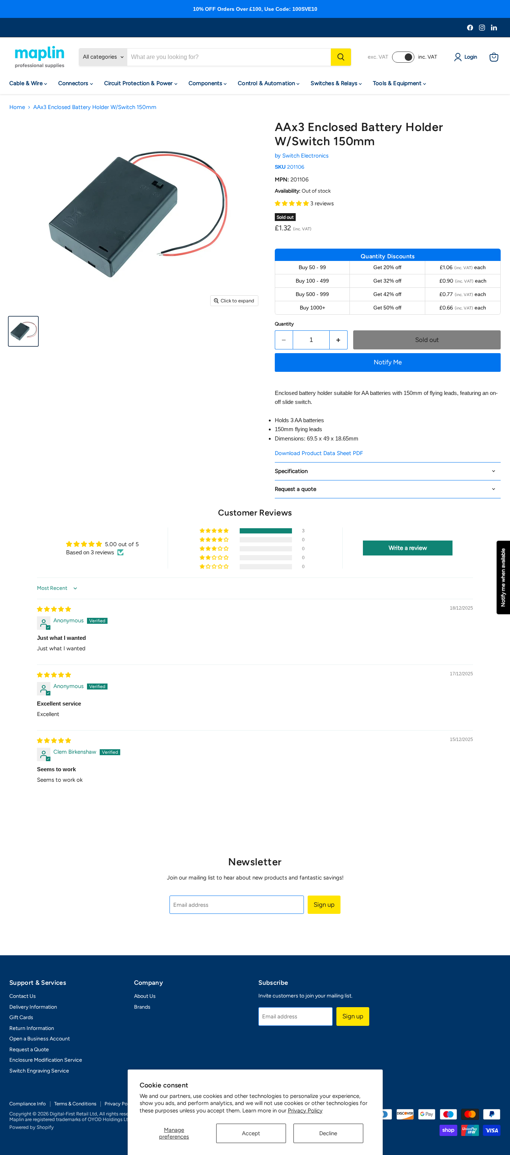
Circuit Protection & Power (139, 83)
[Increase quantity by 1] (339, 339)
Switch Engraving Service (39, 1071)
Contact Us (22, 996)
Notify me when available (503, 577)
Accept (251, 1133)
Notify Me (388, 362)
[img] (54, 609)
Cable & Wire (26, 83)
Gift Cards (21, 1017)
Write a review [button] (408, 547)
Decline (328, 1133)
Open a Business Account (39, 1039)
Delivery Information (33, 1007)
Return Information (31, 1028)
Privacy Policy (305, 1110)
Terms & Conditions (75, 1103)
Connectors (74, 83)
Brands (142, 1007)
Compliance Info (27, 1103)
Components (206, 83)
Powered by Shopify (31, 1127)
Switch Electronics (305, 155)
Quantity (284, 324)
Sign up (324, 904)
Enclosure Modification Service (45, 1060)
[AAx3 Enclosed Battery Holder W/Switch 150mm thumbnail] (23, 331)
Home (17, 107)
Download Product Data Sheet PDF (319, 453)
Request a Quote (29, 1049)
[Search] (341, 57)
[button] (292, 203)
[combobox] (229, 57)
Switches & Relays (335, 83)
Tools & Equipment (398, 83)
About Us (145, 996)
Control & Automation (267, 83)
